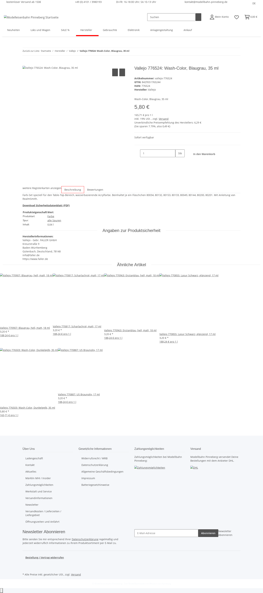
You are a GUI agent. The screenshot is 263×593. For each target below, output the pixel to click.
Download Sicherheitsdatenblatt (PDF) (46, 205)
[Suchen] (198, 17)
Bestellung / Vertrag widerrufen (44, 557)
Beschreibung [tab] (72, 189)
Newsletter (31, 504)
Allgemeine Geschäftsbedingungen (102, 471)
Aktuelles (30, 471)
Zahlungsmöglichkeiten (39, 484)
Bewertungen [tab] (95, 189)
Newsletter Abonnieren (225, 533)
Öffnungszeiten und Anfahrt (42, 521)
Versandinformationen (38, 498)
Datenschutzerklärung (94, 465)
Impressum (88, 478)
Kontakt (30, 465)
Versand (164, 118)
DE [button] (254, 3)
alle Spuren (54, 220)
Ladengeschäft (34, 458)
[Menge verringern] (137, 153)
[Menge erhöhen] (178, 161)
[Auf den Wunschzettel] (122, 72)
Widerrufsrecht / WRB (94, 458)
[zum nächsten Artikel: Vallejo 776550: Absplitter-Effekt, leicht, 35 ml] (139, 51)
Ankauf (188, 30)
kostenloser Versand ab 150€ (23, 2)
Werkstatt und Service (38, 491)
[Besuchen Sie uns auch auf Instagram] (25, 568)
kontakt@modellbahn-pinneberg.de (206, 2)
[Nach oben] (1, 590)
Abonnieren (208, 533)
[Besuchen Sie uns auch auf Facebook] (25, 564)
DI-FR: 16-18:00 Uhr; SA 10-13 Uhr (136, 2)
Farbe (50, 216)
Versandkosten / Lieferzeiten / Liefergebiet (43, 513)
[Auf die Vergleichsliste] (115, 72)
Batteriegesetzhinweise (95, 484)
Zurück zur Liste (31, 50)
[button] (219, 17)
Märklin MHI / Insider (38, 478)
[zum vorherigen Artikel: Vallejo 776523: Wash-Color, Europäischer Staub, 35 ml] (132, 51)
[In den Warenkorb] (25, 64)
